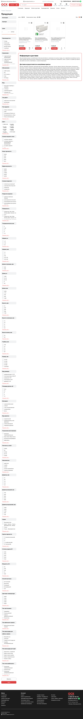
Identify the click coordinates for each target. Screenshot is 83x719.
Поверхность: (5, 208)
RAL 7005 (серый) (4, 129)
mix (5, 147)
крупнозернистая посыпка (10, 201)
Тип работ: (5, 97)
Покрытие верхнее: (7, 193)
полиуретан (6, 189)
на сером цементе (8, 145)
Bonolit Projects (7, 46)
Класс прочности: (7, 151)
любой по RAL (5, 124)
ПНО (5, 76)
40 (4, 283)
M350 (5, 174)
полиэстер (6, 187)
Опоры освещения (8, 109)
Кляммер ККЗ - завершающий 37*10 (8, 93)
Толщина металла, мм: (8, 223)
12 (4, 229)
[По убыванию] (39, 17)
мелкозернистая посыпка (10, 199)
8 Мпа (5, 172)
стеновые (6, 88)
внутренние (6, 102)
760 (5, 294)
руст (5, 214)
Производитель (6, 38)
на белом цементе (8, 139)
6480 (5, 291)
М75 (5, 157)
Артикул (4, 21)
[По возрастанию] (22, 17)
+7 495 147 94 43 (66, 1)
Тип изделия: (5, 107)
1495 (5, 298)
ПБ (4, 72)
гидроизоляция (7, 59)
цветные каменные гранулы (8, 197)
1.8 (4, 254)
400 (5, 267)
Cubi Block (6, 48)
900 (5, 296)
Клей (5, 111)
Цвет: (3, 121)
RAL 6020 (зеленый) (12, 129)
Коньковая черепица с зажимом (9, 86)
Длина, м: (4, 273)
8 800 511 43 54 (76, 1)
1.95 (5, 228)
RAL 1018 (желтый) (4, 127)
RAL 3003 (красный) (12, 124)
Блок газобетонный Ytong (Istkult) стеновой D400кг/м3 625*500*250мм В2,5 (25, 39)
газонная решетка (8, 90)
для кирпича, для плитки (9, 63)
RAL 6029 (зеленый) (12, 127)
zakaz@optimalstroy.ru (29, 1)
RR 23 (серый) (13, 131)
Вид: (3, 82)
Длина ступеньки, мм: (8, 264)
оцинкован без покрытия (9, 185)
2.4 (5, 244)
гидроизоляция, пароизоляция (7, 56)
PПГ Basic (6, 77)
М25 (5, 156)
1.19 (5, 243)
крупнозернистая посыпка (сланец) (10, 204)
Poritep (5, 41)
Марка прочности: (7, 166)
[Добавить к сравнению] (31, 23)
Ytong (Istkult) (27, 41)
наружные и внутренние (9, 100)
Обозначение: (6, 68)
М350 (5, 176)
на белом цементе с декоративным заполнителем (8, 142)
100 (5, 255)
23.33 (5, 278)
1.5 (4, 252)
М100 (5, 154)
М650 (5, 169)
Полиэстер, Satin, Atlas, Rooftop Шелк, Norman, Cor (10, 212)
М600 (5, 170)
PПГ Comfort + (7, 74)
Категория (5, 17)
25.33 (5, 279)
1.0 (4, 233)
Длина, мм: (5, 288)
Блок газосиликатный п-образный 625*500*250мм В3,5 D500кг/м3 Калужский (41, 39)
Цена (3, 28)
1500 (5, 276)
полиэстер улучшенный (9, 184)
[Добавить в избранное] (29, 23)
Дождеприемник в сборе (9, 115)
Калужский (6, 42)
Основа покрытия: (7, 181)
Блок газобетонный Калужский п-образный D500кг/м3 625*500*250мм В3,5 (58, 39)
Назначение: (5, 53)
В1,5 (5, 161)
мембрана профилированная (8, 61)
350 (5, 268)
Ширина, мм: (5, 249)
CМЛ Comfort (7, 70)
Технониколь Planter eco (9, 113)
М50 (5, 159)
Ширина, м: (5, 238)
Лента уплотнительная (9, 116)
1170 (5, 292)
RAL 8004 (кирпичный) (5, 132)
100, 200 (6, 259)
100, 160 (6, 257)
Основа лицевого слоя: (8, 136)
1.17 (5, 241)
